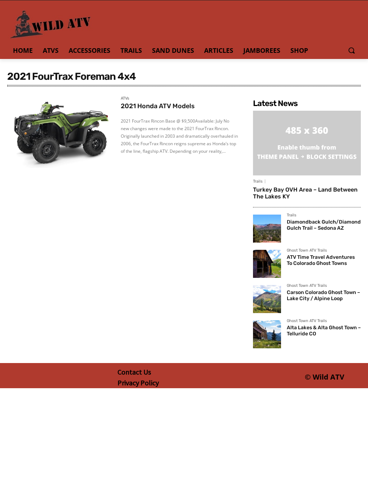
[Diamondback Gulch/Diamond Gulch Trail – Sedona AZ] (267, 229)
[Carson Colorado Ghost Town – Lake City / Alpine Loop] (267, 299)
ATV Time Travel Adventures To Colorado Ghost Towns (321, 260)
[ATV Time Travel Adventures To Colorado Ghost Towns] (267, 264)
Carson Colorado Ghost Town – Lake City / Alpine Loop (323, 295)
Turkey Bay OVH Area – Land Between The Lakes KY (305, 193)
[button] (351, 50)
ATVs (125, 98)
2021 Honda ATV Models (158, 106)
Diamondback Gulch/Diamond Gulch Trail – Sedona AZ (324, 225)
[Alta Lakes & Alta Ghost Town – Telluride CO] (267, 334)
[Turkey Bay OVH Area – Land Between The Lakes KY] (307, 143)
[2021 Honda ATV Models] (60, 133)
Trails (258, 181)
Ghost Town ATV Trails (307, 250)
